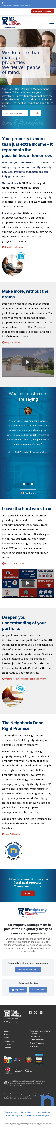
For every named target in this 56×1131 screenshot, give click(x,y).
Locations (8, 1044)
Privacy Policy (27, 1112)
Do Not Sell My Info (13, 1115)
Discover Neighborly (26, 970)
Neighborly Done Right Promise (40, 1032)
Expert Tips (9, 1041)
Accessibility (44, 1112)
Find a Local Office (14, 564)
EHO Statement (37, 1040)
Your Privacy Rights (40, 1115)
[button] (24, 484)
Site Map (34, 1046)
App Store (19, 990)
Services (7, 1031)
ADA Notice (20, 1085)
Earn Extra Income (14, 247)
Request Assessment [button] (42, 11)
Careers (7, 1048)
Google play (39, 990)
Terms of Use (10, 1112)
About (6, 1034)
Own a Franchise (37, 1043)
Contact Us (35, 1036)
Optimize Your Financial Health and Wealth (25, 679)
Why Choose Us (13, 343)
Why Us (7, 1038)
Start (28, 893)
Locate (35, 113)
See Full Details (12, 834)
